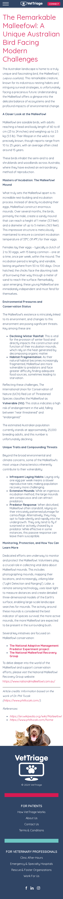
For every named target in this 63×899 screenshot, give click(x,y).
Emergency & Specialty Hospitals (31, 864)
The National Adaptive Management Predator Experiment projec (34, 647)
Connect (54, 4)
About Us (31, 818)
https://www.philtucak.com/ (22, 700)
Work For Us (31, 876)
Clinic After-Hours (31, 857)
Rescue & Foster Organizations (31, 870)
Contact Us (31, 824)
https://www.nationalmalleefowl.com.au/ (29, 681)
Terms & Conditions (31, 830)
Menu (6, 4)
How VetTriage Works (32, 812)
